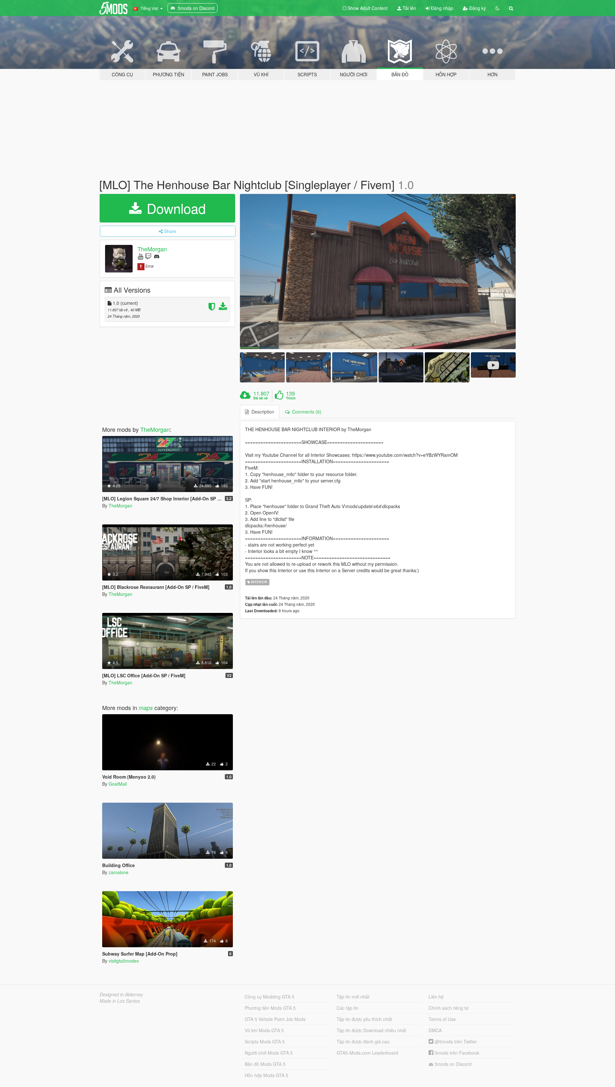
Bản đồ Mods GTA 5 (265, 1064)
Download (174, 208)
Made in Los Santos (120, 1001)
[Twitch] (148, 256)
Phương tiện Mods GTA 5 (270, 1008)
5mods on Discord (452, 1064)
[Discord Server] (156, 256)
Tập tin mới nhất (353, 996)
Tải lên (408, 8)
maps (146, 708)
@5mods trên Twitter (455, 1041)
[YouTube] (140, 256)
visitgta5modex (124, 960)
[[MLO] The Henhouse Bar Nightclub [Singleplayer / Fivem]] (378, 271)
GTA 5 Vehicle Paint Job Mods (275, 1019)
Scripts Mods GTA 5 (265, 1041)
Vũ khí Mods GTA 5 (264, 1030)
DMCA (435, 1030)
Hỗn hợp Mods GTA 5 (266, 1075)
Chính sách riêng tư (449, 1008)
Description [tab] (261, 411)
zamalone (118, 872)
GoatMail (118, 784)
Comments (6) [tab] (305, 411)
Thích (291, 398)
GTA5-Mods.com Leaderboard (367, 1052)
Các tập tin (347, 1008)
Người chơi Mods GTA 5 (269, 1052)
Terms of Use (442, 1019)
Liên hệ (436, 996)
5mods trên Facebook (456, 1052)
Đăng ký (477, 8)
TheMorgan (152, 249)
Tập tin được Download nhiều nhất (371, 1030)
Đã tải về (260, 398)
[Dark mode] (497, 8)
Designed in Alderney (121, 994)
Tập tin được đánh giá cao (363, 1041)
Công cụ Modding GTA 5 (269, 996)
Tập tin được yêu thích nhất (364, 1019)
